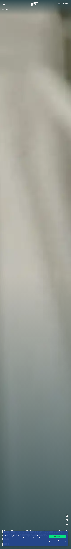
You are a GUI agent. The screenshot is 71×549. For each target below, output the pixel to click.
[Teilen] (67, 530)
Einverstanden (57, 536)
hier (6, 539)
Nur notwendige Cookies (57, 540)
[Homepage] (35, 3)
